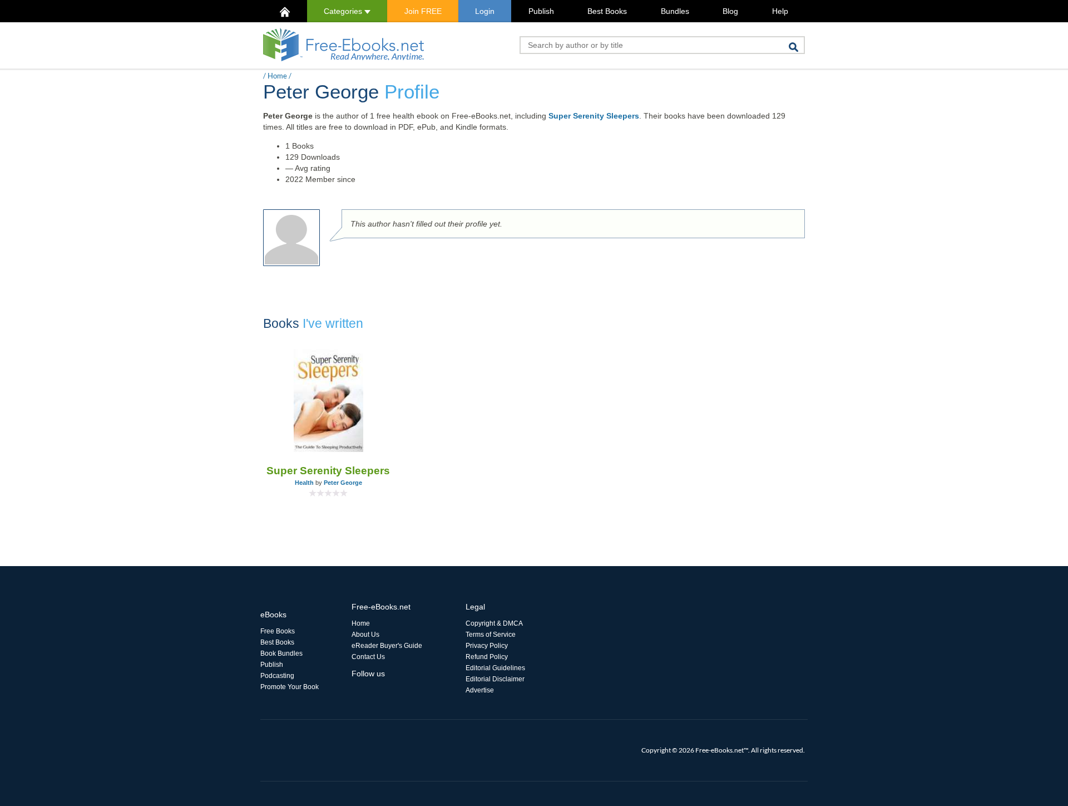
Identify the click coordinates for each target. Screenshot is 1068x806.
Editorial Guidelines (495, 668)
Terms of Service (491, 634)
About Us (365, 634)
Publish (541, 11)
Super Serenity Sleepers (593, 115)
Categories (344, 11)
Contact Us (368, 657)
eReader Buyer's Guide (387, 646)
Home (277, 75)
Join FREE (423, 11)
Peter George (343, 482)
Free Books (277, 631)
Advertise (480, 690)
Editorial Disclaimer (495, 679)
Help (780, 11)
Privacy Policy (487, 646)
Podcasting (277, 676)
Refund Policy (487, 657)
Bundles (675, 11)
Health (304, 482)
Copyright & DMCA (494, 623)
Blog (730, 11)
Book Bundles (281, 653)
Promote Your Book (289, 687)
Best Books (607, 11)
